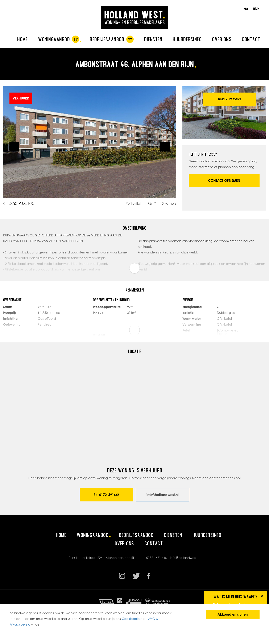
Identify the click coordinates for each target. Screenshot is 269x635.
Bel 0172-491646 (107, 495)
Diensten (153, 39)
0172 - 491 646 (156, 558)
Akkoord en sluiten (233, 614)
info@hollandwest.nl (162, 495)
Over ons (221, 39)
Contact (251, 39)
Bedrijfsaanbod (107, 39)
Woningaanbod (54, 39)
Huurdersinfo (187, 39)
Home (22, 39)
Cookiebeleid (132, 619)
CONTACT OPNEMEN (224, 180)
